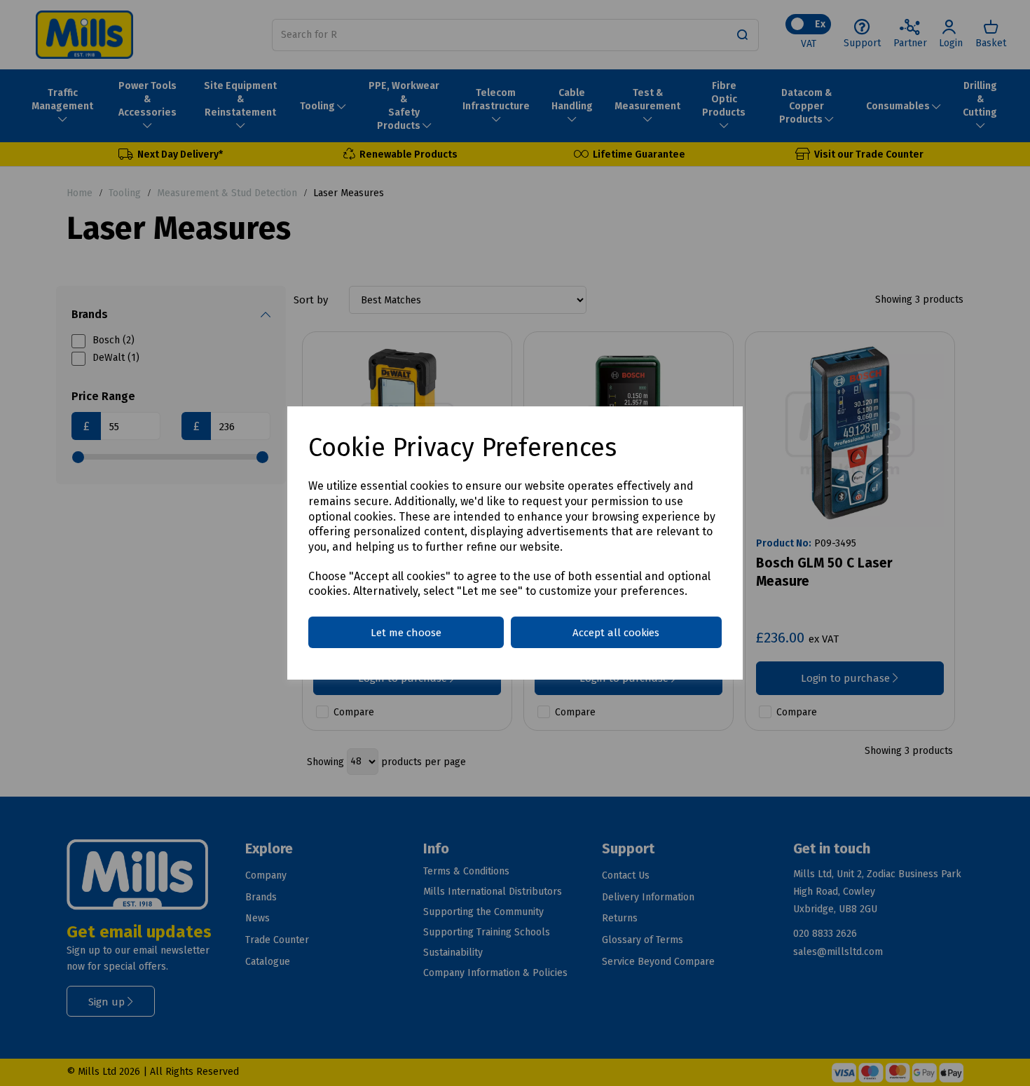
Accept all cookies (615, 632)
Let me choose (406, 632)
